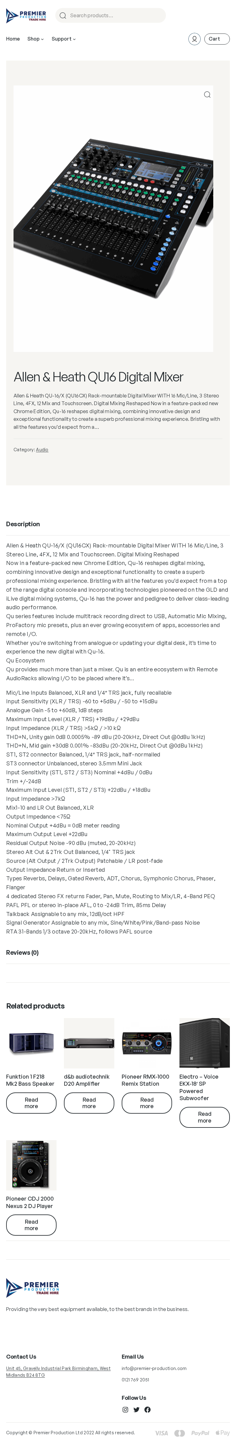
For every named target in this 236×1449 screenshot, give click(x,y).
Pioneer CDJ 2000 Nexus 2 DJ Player (30, 1202)
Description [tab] (23, 524)
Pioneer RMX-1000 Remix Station (145, 1080)
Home (13, 39)
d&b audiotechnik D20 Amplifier (87, 1080)
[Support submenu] (74, 39)
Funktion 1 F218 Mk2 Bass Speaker (30, 1080)
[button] (207, 94)
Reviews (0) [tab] (22, 952)
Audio (42, 449)
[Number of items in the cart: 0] (217, 39)
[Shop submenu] (42, 39)
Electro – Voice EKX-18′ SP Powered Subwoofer (198, 1087)
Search (158, 16)
